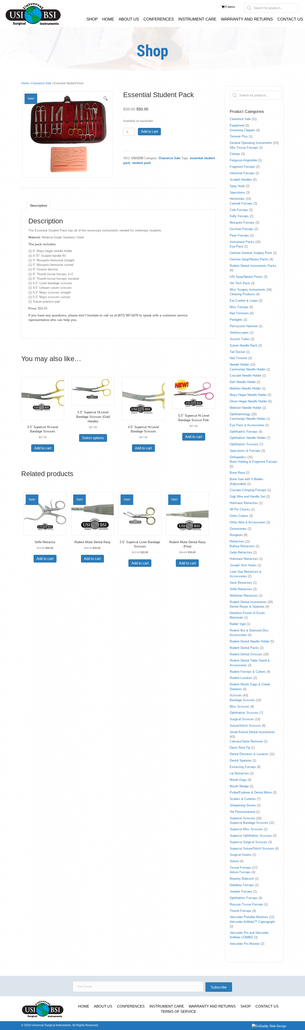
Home (25, 83)
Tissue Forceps (240, 867)
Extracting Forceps (243, 767)
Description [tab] (38, 205)
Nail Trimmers (239, 313)
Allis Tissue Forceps (244, 147)
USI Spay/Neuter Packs (246, 277)
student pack (141, 163)
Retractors (237, 541)
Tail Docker (237, 352)
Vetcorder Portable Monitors (249, 917)
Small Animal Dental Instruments (252, 732)
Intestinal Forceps (242, 173)
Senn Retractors (241, 582)
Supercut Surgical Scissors (248, 842)
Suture (234, 861)
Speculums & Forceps (245, 450)
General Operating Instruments (251, 143)
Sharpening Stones (243, 805)
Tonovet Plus (239, 136)
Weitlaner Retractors (244, 595)
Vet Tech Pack (240, 283)
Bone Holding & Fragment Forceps (253, 461)
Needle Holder (239, 364)
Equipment (237, 125)
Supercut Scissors (242, 818)
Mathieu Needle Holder (245, 388)
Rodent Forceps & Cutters (248, 671)
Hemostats (237, 198)
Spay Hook (237, 186)
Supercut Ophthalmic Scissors (251, 835)
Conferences (131, 1006)
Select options (93, 438)
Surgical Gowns (240, 855)
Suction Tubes (240, 339)
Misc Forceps (239, 307)
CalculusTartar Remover (246, 741)
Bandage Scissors (242, 700)
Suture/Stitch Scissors (245, 725)
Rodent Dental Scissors (246, 654)
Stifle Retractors (241, 589)
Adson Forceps (240, 872)
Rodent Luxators (241, 678)
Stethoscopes (239, 332)
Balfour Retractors (242, 546)
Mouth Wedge (239, 786)
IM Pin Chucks (240, 509)
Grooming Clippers (242, 130)
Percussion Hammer (244, 326)
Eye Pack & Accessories (247, 425)
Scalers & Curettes (243, 799)
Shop (245, 1006)
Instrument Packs (242, 242)
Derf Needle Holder (243, 382)
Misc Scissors (239, 706)
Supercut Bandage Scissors (249, 823)
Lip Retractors (239, 773)
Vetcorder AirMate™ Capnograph (252, 922)
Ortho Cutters (239, 516)
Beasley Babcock (242, 878)
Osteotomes (238, 529)
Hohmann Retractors (244, 503)
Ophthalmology (240, 414)
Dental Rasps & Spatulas (247, 606)
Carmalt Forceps (241, 203)
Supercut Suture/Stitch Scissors (252, 848)
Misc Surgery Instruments (247, 289)
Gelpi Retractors (241, 552)
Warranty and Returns (212, 1006)
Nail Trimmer (238, 358)
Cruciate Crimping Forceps (248, 490)
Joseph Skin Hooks (243, 565)
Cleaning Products (242, 294)
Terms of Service (178, 1011)
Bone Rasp (237, 472)
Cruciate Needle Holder (245, 375)
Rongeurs (236, 535)
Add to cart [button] (42, 448)
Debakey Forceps (242, 885)
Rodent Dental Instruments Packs (253, 266)
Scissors (236, 695)
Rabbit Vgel (238, 624)
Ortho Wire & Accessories (247, 522)
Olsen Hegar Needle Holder (248, 401)
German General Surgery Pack (251, 253)
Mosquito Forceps (242, 222)
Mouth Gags (238, 780)
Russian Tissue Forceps (246, 904)
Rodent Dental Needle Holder (249, 641)
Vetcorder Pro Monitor (245, 944)
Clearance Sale (41, 83)
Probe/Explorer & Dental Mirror (251, 792)
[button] (106, 99)
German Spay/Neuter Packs (249, 259)
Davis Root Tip (240, 747)
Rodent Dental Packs (244, 648)
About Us (103, 1006)
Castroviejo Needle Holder (247, 369)
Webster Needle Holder (245, 408)
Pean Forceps (239, 235)
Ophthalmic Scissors (244, 444)
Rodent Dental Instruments (248, 602)
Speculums (237, 192)
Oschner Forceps (242, 229)
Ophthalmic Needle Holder (248, 438)
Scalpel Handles (241, 179)
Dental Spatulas (241, 760)
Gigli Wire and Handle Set (247, 496)
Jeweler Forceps (241, 891)
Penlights (236, 319)
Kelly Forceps (239, 216)
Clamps (235, 154)
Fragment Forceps (242, 166)
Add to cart (149, 131)
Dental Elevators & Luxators (249, 754)
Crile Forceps (239, 210)
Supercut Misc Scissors (246, 829)
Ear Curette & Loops (244, 300)
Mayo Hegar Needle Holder (248, 395)
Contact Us (267, 1006)
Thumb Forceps (240, 911)
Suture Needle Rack (243, 345)
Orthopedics (238, 457)
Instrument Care (166, 1006)
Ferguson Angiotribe (243, 160)
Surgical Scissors (242, 719)
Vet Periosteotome (242, 812)
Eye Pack (236, 246)
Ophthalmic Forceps (244, 431)
